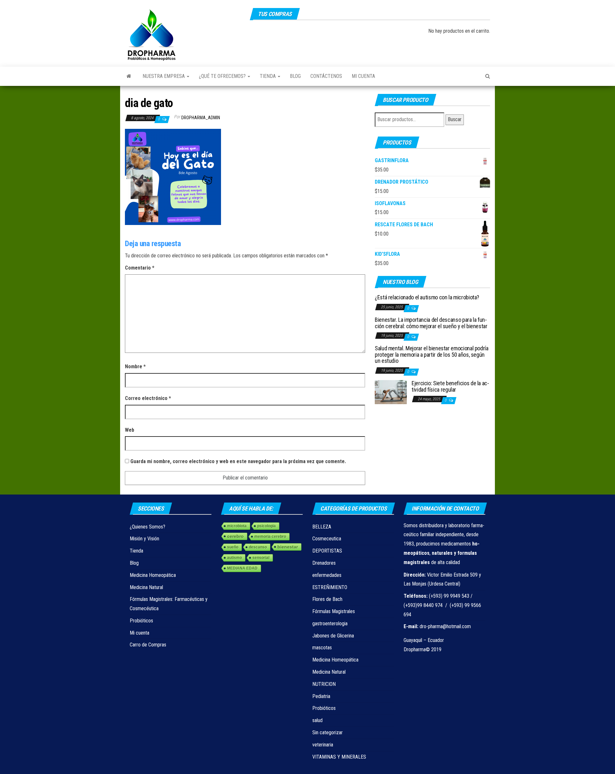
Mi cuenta (363, 76)
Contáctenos (326, 76)
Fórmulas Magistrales (333, 611)
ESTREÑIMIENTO (329, 587)
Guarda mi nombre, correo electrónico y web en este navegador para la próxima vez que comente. (238, 461)
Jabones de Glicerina (333, 636)
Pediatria (321, 696)
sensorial (260, 557)
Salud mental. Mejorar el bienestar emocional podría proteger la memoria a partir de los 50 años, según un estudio (431, 354)
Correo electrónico (148, 398)
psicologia (266, 526)
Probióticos (141, 621)
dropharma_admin (200, 117)
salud (317, 720)
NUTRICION (324, 684)
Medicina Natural (146, 587)
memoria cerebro (270, 536)
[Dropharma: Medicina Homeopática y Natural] (129, 76)
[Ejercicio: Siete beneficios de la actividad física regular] (391, 392)
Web (129, 430)
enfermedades (326, 575)
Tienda (268, 76)
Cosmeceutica (326, 539)
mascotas (322, 648)
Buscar (455, 119)
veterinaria (322, 745)
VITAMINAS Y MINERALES (339, 757)
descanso (258, 547)
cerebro (235, 536)
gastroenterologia (330, 623)
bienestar (287, 546)
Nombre (135, 366)
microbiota (237, 526)
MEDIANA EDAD (242, 568)
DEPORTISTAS (327, 551)
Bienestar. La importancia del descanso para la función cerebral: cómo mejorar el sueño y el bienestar (431, 322)
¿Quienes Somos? (147, 527)
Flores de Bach (327, 599)
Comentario (139, 268)
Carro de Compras (148, 645)
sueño (232, 547)
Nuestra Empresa (164, 76)
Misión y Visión (144, 539)
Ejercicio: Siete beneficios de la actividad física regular (450, 386)
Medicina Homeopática (153, 575)
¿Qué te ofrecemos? (223, 76)
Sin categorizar (327, 732)
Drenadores (324, 563)
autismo (234, 557)
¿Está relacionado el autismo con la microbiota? (427, 297)
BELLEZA (321, 527)
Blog (295, 76)
